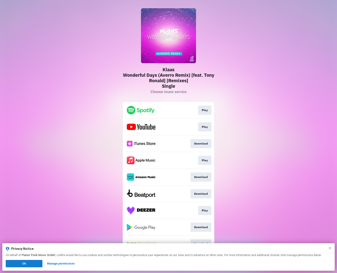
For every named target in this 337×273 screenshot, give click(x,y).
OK (24, 263)
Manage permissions (61, 263)
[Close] (330, 248)
